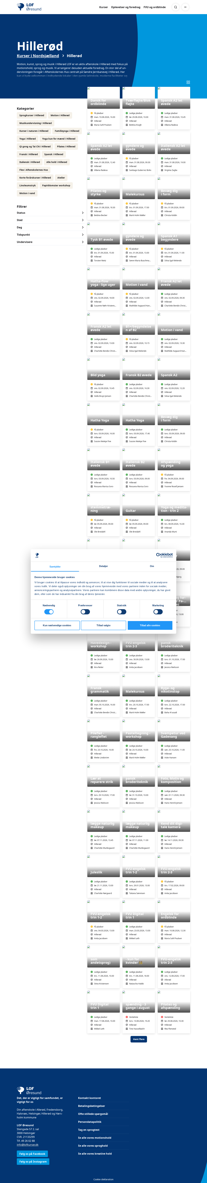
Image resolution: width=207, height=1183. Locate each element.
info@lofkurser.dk (27, 1144)
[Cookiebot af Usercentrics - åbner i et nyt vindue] (158, 555)
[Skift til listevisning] (188, 82)
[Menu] (185, 7)
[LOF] (40, 7)
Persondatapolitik (89, 1122)
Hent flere (138, 1039)
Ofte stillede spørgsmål (93, 1114)
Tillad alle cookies (150, 625)
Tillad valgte (103, 625)
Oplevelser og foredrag (125, 7)
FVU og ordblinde (155, 7)
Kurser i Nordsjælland (38, 55)
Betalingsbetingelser (91, 1106)
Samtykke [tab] (55, 566)
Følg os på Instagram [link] (33, 1161)
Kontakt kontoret (89, 1098)
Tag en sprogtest (88, 1130)
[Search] (175, 7)
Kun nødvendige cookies (57, 625)
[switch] (85, 611)
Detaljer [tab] (103, 566)
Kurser (103, 7)
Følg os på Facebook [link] (32, 1154)
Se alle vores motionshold (94, 1138)
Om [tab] (152, 566)
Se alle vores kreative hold (95, 1153)
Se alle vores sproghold (93, 1145)
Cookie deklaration (103, 1179)
